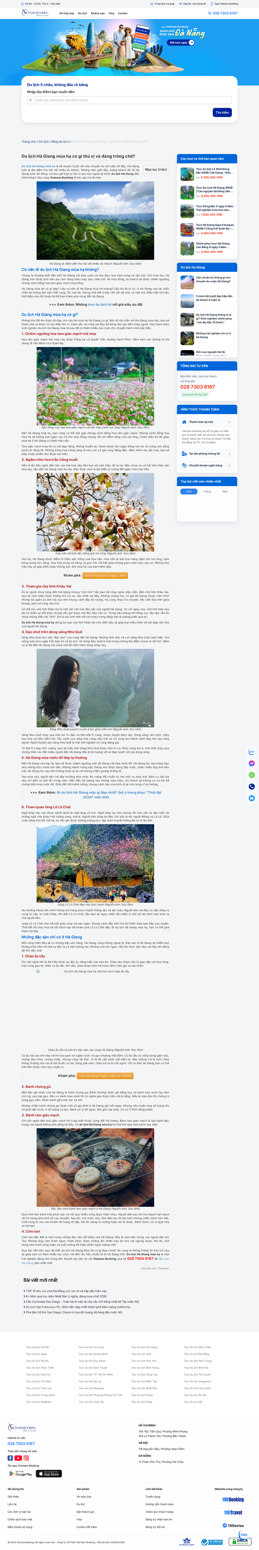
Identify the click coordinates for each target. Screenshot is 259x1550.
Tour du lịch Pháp (141, 1401)
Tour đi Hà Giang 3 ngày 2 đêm (105, 575)
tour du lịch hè (100, 304)
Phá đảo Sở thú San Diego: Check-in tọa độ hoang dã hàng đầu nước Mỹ (73, 1312)
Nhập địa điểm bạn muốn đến (51, 92)
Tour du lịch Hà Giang (144, 1347)
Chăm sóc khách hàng (159, 1511)
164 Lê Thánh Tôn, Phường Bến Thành (162, 1436)
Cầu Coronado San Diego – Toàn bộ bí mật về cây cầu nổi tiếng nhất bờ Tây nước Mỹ (82, 1301)
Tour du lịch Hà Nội (37, 1347)
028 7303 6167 (225, 13)
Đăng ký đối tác (155, 1527)
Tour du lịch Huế (141, 1353)
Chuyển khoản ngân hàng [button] (205, 465)
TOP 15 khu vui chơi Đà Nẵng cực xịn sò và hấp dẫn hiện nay (66, 1291)
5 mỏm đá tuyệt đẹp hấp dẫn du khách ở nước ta (214, 297)
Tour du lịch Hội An (37, 1360)
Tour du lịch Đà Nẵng (196, 1353)
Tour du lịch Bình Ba (196, 1367)
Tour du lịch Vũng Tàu (144, 1374)
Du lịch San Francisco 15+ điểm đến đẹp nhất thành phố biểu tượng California (77, 1307)
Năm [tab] (225, 491)
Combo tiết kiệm (87, 1527)
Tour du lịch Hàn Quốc (197, 1388)
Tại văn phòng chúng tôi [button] (204, 453)
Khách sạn (98, 13)
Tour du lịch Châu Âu (91, 1401)
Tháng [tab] (207, 491)
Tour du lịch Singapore (197, 1381)
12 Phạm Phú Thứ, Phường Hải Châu (161, 1461)
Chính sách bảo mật (20, 1519)
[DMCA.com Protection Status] (240, 1542)
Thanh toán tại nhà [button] (201, 421)
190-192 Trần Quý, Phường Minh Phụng (163, 1431)
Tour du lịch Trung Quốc (40, 1395)
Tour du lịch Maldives (38, 1401)
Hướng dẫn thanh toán (159, 1504)
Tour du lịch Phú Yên (143, 1360)
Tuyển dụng (153, 1496)
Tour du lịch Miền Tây (144, 1381)
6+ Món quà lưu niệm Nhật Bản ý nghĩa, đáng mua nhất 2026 (66, 1296)
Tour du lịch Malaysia (91, 1388)
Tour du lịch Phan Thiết (40, 1367)
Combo (123, 13)
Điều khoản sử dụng (20, 1527)
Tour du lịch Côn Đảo (38, 1381)
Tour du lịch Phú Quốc (197, 1374)
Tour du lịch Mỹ (193, 1401)
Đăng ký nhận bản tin (159, 1519)
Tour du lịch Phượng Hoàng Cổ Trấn (100, 1395)
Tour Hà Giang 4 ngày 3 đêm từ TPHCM (105, 1075)
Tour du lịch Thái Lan (38, 1388)
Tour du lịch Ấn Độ (195, 1395)
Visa (111, 13)
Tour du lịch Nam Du (38, 1374)
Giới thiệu (13, 1496)
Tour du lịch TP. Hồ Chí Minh (96, 1374)
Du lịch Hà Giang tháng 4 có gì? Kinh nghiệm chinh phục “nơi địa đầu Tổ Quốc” (214, 318)
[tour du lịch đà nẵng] (129, 52)
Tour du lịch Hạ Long (91, 1347)
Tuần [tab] (189, 491)
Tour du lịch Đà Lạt (90, 1381)
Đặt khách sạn (85, 1511)
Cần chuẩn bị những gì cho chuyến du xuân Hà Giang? (213, 279)
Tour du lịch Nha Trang (197, 1360)
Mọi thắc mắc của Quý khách (198, 376)
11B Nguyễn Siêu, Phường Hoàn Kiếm (161, 1448)
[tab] (207, 422)
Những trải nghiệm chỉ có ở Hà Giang (213, 335)
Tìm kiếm (222, 112)
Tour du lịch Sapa (36, 1353)
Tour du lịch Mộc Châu (197, 1347)
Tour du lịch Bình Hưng (145, 1367)
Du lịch (82, 13)
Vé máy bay (66, 13)
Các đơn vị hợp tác (19, 1511)
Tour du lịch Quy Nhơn (92, 1360)
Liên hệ (12, 1504)
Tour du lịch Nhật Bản (144, 1388)
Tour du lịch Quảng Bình (93, 1353)
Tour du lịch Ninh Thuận (93, 1367)
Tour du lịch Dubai (142, 1395)
